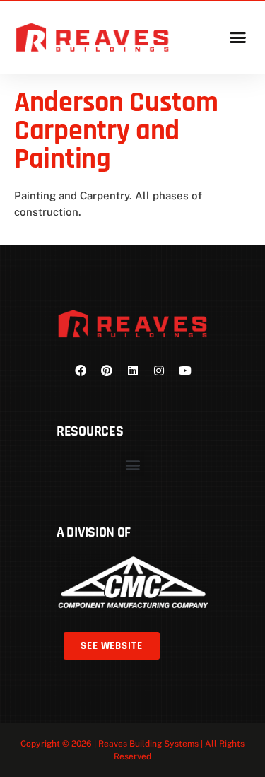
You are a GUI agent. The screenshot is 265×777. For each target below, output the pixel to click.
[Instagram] (159, 370)
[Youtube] (185, 370)
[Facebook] (80, 370)
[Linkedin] (133, 370)
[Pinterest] (106, 370)
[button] (237, 37)
